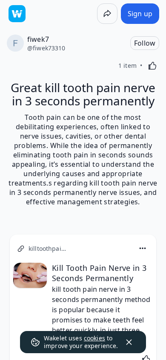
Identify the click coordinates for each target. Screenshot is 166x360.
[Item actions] (142, 248)
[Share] (107, 13)
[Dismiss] (129, 342)
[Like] (152, 66)
